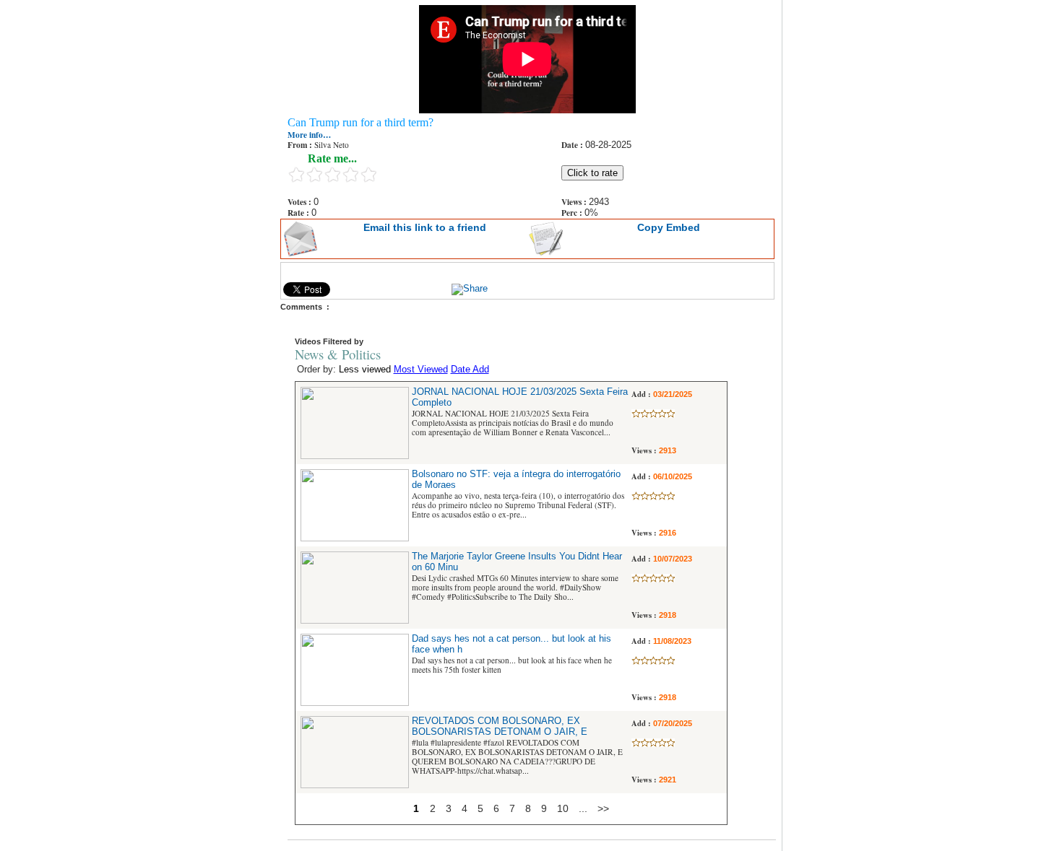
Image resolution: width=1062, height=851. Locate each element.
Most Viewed (421, 370)
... (583, 808)
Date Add (470, 370)
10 (563, 808)
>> (603, 808)
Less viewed (365, 370)
